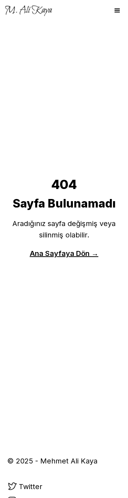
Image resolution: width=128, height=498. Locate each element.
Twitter (30, 486)
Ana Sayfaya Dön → (64, 253)
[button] (117, 10)
